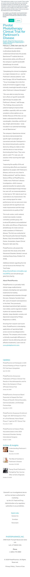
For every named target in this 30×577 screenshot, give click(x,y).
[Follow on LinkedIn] (10, 531)
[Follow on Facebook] (13, 531)
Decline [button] (18, 20)
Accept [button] (11, 20)
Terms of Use (20, 566)
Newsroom (15, 523)
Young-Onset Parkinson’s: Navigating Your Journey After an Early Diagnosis (17, 472)
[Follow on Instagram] (16, 531)
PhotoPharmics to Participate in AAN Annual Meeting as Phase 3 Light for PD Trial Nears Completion (14, 365)
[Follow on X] (20, 531)
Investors (15, 519)
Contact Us (15, 516)
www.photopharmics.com (11, 345)
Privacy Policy (10, 566)
